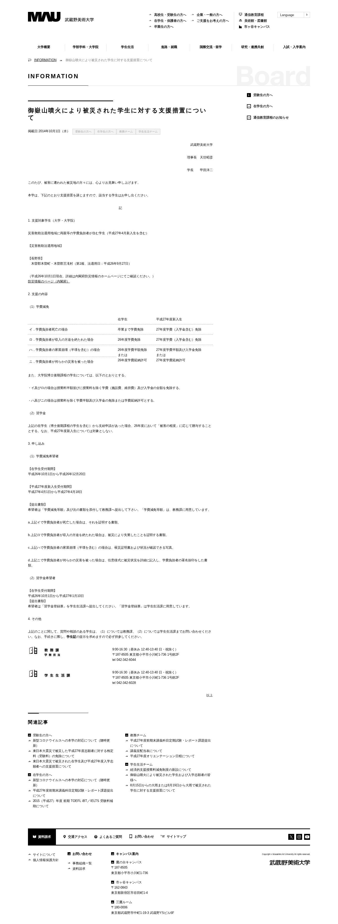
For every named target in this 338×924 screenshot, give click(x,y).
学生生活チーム (148, 131)
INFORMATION (45, 60)
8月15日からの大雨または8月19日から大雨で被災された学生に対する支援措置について (170, 787)
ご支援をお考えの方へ (213, 21)
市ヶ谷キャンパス (257, 26)
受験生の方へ (83, 131)
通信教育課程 (254, 15)
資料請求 (44, 837)
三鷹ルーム (124, 902)
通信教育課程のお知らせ (271, 117)
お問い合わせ (144, 836)
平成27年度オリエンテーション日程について (162, 756)
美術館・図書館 (255, 21)
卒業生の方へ (163, 26)
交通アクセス (77, 837)
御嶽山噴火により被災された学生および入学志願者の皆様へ (170, 777)
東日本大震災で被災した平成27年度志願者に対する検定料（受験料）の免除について (73, 753)
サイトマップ (176, 836)
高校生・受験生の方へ (170, 15)
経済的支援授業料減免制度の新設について (160, 769)
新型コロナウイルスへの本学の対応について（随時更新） (71, 743)
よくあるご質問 (110, 837)
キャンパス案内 (127, 854)
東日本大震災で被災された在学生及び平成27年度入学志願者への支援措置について (73, 763)
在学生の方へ (105, 131)
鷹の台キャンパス (129, 862)
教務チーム (126, 131)
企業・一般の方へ (209, 15)
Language (287, 15)
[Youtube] (299, 837)
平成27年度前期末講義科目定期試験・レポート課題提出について (73, 793)
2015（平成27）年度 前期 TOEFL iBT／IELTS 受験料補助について (73, 803)
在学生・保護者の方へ (170, 21)
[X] (291, 837)
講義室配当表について (146, 751)
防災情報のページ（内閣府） (49, 281)
